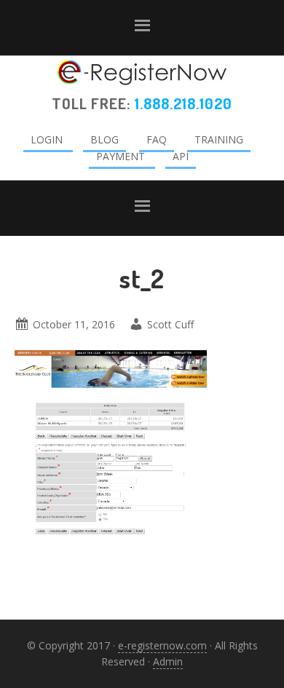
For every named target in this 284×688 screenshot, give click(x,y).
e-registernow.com (162, 645)
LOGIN (47, 139)
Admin (168, 661)
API (181, 156)
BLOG (104, 139)
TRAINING (218, 139)
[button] (142, 28)
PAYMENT (120, 156)
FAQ (156, 139)
